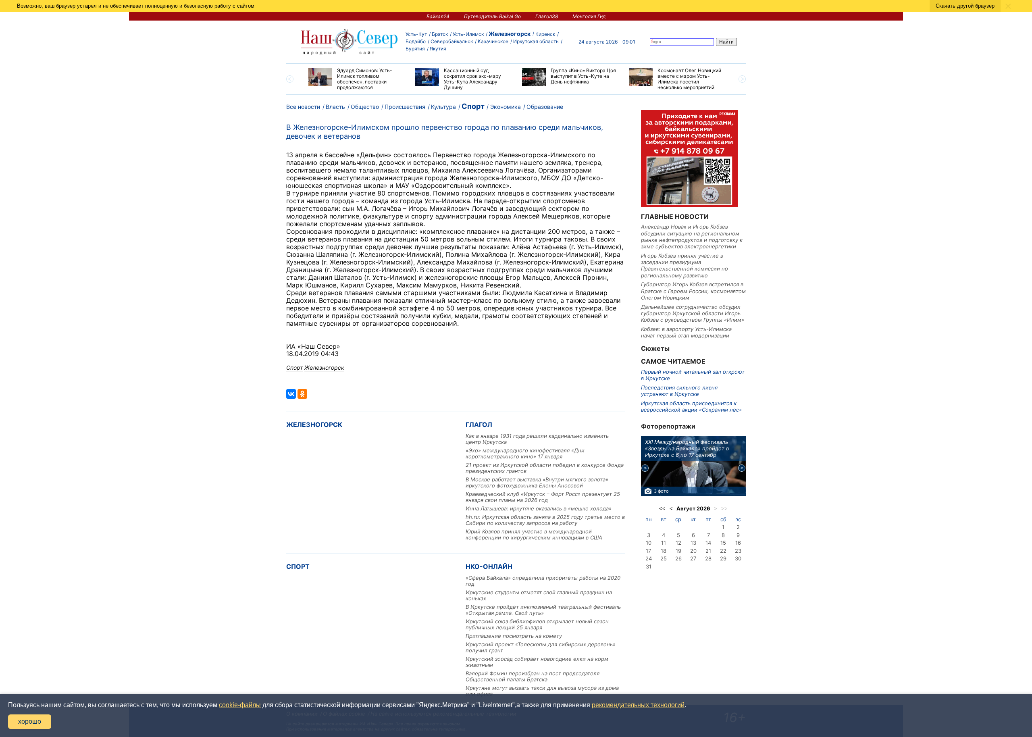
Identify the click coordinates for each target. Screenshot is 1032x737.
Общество (365, 106)
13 (693, 542)
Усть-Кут (416, 34)
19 (678, 551)
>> (724, 509)
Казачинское (493, 41)
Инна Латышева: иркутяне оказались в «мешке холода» (539, 508)
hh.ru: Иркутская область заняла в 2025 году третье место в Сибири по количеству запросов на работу (545, 520)
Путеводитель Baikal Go (492, 16)
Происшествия (405, 106)
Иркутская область (536, 41)
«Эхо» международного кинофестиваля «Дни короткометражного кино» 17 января (525, 453)
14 (708, 542)
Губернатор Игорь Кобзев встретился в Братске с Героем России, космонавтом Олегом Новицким (693, 291)
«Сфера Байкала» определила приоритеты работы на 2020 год (543, 581)
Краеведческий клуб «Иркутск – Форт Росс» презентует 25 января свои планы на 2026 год (543, 497)
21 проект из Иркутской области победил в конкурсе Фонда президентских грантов (545, 468)
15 (723, 542)
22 (723, 551)
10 (648, 542)
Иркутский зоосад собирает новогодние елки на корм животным (537, 662)
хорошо (29, 721)
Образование (544, 106)
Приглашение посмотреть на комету (514, 636)
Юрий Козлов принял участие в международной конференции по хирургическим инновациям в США (534, 534)
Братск (440, 34)
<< (662, 509)
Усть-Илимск (468, 34)
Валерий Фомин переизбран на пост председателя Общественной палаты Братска (532, 676)
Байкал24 (438, 16)
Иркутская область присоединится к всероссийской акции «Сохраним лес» (691, 406)
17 (648, 551)
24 (648, 558)
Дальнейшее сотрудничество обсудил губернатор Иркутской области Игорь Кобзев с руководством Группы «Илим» (692, 313)
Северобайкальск (452, 41)
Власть (335, 106)
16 (738, 542)
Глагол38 (546, 16)
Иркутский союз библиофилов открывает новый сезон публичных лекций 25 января (537, 624)
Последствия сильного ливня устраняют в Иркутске (679, 390)
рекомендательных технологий (638, 705)
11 (663, 542)
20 (693, 551)
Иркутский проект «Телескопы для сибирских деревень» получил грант (541, 647)
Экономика (505, 106)
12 (678, 542)
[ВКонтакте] (291, 394)
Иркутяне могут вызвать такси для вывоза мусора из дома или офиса (542, 691)
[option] (355, 79)
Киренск (545, 34)
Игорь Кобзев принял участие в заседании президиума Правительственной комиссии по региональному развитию (684, 265)
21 (708, 551)
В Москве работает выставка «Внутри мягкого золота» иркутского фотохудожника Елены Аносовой (537, 482)
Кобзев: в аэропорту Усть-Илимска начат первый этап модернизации (686, 332)
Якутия (438, 49)
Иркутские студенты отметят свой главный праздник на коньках (539, 595)
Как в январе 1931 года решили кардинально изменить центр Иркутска (537, 439)
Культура (443, 106)
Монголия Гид (589, 16)
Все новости (303, 106)
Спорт (473, 106)
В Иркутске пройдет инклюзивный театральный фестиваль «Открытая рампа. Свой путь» (543, 610)
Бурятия (415, 49)
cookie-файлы (240, 705)
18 (663, 551)
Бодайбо (416, 41)
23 (738, 551)
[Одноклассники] (302, 394)
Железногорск (510, 33)
